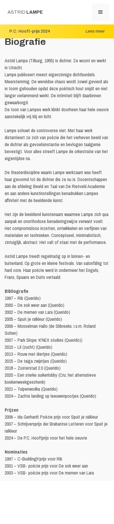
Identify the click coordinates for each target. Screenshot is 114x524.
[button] (100, 12)
